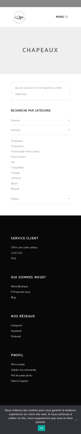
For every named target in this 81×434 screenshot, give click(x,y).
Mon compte (18, 364)
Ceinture (16, 178)
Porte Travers (18, 157)
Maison (15, 199)
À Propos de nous (20, 292)
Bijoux (14, 183)
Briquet (15, 189)
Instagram (16, 325)
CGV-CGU (16, 253)
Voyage (15, 173)
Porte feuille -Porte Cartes (25, 151)
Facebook (16, 331)
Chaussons (17, 146)
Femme (15, 120)
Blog (13, 297)
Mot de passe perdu (21, 375)
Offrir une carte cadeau (24, 247)
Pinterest (16, 336)
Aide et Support (19, 381)
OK (41, 428)
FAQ (13, 258)
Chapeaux (16, 141)
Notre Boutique (19, 286)
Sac (13, 162)
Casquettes (17, 167)
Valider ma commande (23, 370)
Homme (15, 130)
